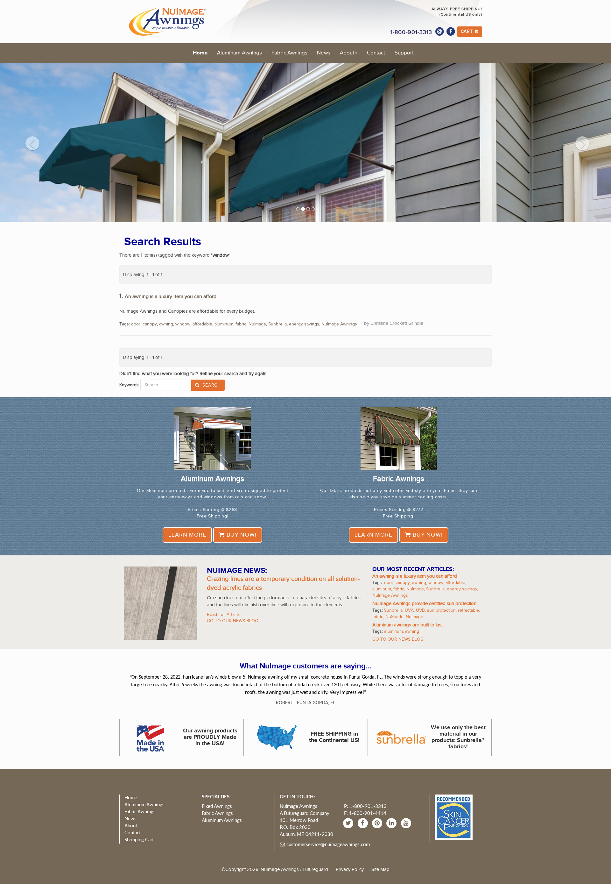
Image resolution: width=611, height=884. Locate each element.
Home (200, 53)
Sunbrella (277, 324)
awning (166, 324)
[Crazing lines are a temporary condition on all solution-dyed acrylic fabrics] (160, 602)
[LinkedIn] (392, 823)
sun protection (441, 610)
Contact (376, 53)
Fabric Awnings (289, 53)
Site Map (380, 869)
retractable (468, 610)
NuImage (257, 324)
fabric (240, 324)
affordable (202, 324)
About (347, 53)
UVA (409, 610)
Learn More (187, 534)
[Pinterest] (378, 823)
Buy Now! (240, 534)
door (135, 324)
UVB (420, 610)
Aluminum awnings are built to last (407, 625)
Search (211, 385)
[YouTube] (407, 823)
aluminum (223, 324)
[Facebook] (451, 31)
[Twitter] (349, 823)
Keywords (129, 385)
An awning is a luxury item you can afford (170, 297)
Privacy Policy (350, 869)
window (182, 324)
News (323, 53)
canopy (150, 324)
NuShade (394, 616)
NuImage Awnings (339, 324)
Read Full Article (223, 614)
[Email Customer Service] (440, 31)
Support (404, 53)
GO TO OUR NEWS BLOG (232, 621)
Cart (467, 31)
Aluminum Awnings (239, 53)
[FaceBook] (363, 823)
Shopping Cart (139, 840)
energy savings (304, 324)
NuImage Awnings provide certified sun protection (424, 603)
